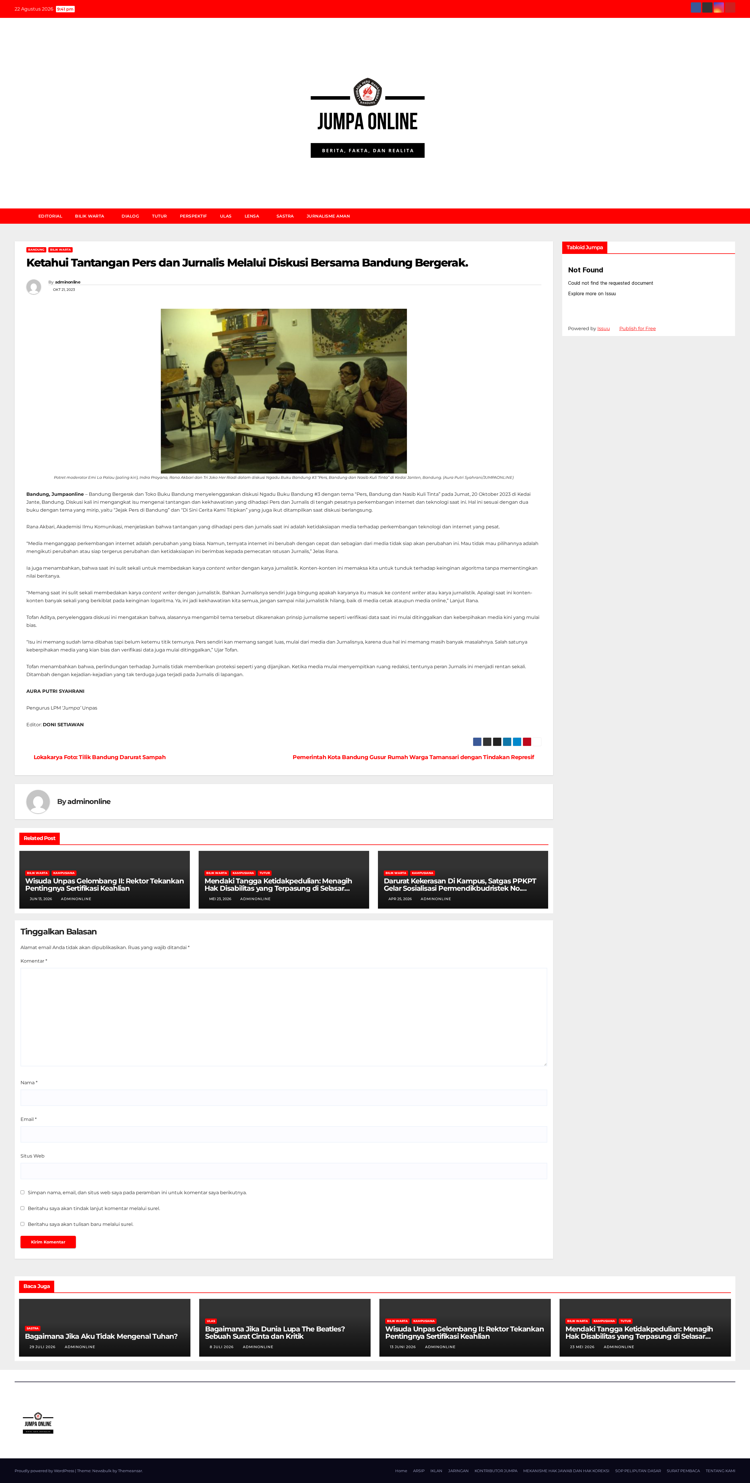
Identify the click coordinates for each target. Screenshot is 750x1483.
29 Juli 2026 (43, 1347)
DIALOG (130, 216)
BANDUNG (36, 250)
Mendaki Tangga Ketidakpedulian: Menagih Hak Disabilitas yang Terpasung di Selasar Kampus (278, 888)
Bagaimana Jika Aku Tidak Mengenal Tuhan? (101, 1336)
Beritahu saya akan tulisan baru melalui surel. (80, 1224)
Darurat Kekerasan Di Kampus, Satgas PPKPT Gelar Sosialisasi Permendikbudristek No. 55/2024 (460, 888)
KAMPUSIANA (64, 873)
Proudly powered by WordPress (45, 1470)
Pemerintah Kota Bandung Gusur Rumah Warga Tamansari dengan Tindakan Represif (413, 757)
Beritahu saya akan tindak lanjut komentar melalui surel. (94, 1208)
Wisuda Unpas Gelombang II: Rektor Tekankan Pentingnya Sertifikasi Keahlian (104, 884)
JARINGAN (458, 1470)
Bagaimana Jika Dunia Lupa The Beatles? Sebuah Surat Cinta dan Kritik (275, 1333)
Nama (29, 1082)
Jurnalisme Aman (328, 216)
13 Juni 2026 (403, 1347)
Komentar (34, 961)
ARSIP (419, 1470)
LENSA (252, 216)
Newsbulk (102, 1470)
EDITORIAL (50, 216)
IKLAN (436, 1470)
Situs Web (33, 1156)
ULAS (226, 216)
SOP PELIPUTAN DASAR (638, 1470)
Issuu (603, 328)
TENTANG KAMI (720, 1470)
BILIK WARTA (90, 216)
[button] (733, 216)
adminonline (67, 282)
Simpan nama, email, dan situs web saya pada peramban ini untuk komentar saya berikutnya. (137, 1192)
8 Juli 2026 (222, 1347)
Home (401, 1470)
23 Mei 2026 (583, 1347)
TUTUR (159, 216)
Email (29, 1119)
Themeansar (130, 1470)
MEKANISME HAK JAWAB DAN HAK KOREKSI (566, 1470)
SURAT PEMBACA (683, 1470)
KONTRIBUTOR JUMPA (496, 1470)
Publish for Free (637, 328)
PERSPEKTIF (193, 216)
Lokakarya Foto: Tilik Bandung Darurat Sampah (100, 757)
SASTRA (285, 216)
